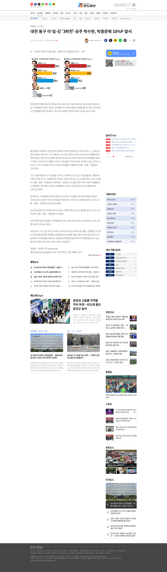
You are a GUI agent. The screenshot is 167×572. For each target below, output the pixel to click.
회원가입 (134, 9)
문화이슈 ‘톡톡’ (111, 213)
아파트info (110, 209)
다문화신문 (113, 13)
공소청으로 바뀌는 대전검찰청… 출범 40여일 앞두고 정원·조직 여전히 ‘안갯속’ (49, 267)
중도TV (33, 13)
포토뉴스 (110, 447)
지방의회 (96, 18)
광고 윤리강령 (70, 553)
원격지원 (108, 553)
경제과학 (47, 13)
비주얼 (92, 13)
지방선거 (53, 18)
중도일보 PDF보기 (121, 551)
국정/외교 (114, 18)
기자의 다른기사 (94, 255)
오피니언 (68, 13)
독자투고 (103, 551)
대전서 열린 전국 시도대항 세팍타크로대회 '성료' (126, 428)
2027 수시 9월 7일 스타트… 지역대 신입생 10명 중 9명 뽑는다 (86, 281)
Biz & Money (111, 218)
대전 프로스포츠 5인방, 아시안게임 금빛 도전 (126, 437)
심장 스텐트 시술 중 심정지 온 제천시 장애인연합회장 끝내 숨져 (49, 276)
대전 (74, 18)
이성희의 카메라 (112, 204)
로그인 (128, 9)
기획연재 (105, 13)
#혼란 (45, 331)
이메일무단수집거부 (85, 551)
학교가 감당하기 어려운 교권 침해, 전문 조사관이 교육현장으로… (86, 276)
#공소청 (41, 331)
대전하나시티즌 (112, 227)
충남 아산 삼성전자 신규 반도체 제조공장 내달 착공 (117, 343)
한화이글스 (110, 232)
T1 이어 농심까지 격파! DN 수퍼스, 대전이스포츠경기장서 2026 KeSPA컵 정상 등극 (126, 411)
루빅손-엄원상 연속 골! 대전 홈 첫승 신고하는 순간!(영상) (121, 396)
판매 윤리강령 (79, 553)
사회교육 (55, 13)
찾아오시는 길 (56, 551)
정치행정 (40, 13)
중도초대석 (110, 223)
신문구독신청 (95, 551)
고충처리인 (33, 553)
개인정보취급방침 (73, 551)
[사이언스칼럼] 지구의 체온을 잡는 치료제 (85, 286)
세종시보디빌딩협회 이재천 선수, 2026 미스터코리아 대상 (126, 419)
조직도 (49, 551)
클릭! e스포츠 (111, 199)
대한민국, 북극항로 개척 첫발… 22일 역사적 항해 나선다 (86, 272)
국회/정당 (105, 18)
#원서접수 (79, 331)
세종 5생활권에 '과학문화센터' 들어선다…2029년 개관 (117, 352)
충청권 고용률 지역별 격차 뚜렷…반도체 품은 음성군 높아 (87, 304)
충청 (86, 13)
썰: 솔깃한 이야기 (125, 18)
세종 (80, 18)
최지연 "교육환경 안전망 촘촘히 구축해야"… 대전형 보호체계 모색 (124, 146)
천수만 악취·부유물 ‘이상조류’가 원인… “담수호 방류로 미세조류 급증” (49, 286)
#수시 (73, 331)
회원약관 (64, 551)
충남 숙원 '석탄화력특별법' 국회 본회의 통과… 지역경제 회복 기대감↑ (86, 267)
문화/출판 (110, 237)
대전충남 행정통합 (65, 18)
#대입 (68, 331)
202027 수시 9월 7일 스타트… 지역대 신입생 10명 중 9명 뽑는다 (83, 356)
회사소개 (32, 551)
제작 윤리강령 (61, 553)
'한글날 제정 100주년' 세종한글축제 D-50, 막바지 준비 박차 (117, 317)
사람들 (98, 13)
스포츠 (75, 13)
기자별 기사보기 (41, 551)
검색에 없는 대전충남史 (114, 241)
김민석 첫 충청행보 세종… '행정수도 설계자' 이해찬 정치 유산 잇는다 (117, 326)
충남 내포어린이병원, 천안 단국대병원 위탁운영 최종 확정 (117, 335)
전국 (81, 13)
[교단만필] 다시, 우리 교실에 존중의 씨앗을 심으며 (49, 272)
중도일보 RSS (110, 551)
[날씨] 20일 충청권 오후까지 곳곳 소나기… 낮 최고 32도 (117, 360)
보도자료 (44, 18)
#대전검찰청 (33, 331)
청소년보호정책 (99, 553)
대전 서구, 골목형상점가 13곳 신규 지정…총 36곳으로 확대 (124, 143)
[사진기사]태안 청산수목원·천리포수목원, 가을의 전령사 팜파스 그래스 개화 (124, 152)
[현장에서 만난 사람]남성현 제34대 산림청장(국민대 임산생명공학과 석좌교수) (124, 140)
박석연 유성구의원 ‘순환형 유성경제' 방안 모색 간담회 (49, 281)
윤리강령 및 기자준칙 (50, 553)
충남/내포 (88, 18)
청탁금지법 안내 (89, 553)
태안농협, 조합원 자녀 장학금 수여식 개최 (123, 149)
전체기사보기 (128, 156)
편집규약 (40, 553)
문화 (61, 13)
